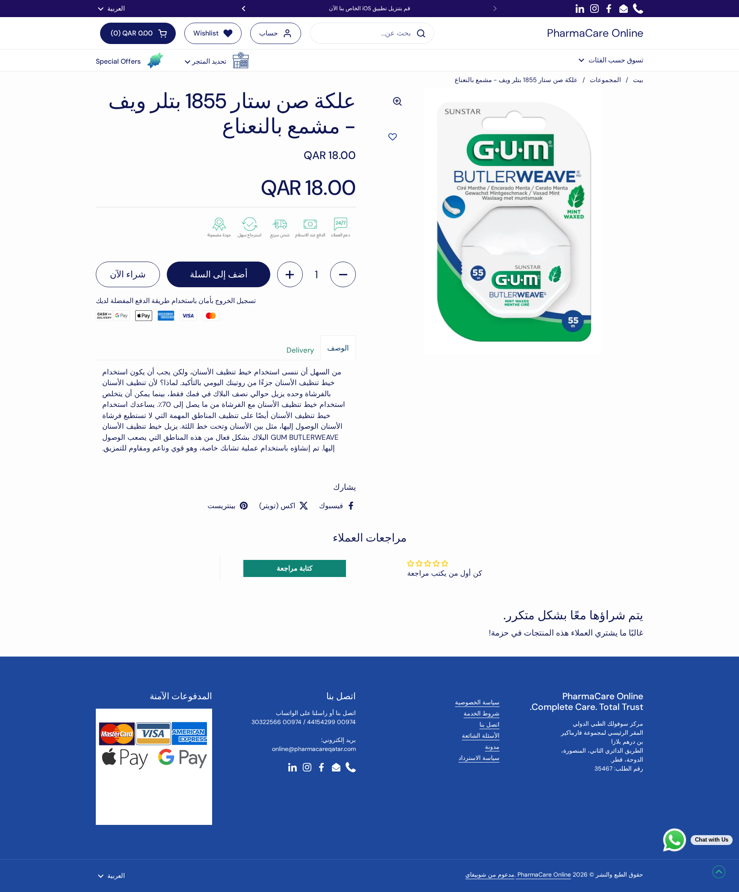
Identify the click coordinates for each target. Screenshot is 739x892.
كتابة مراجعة (295, 568)
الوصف (338, 348)
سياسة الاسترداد (479, 758)
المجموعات (605, 80)
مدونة (492, 747)
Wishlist (206, 33)
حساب (268, 33)
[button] (217, 60)
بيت (638, 80)
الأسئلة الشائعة (481, 735)
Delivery (300, 350)
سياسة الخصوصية (477, 702)
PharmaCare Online (595, 33)
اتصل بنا (489, 724)
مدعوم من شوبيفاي (489, 874)
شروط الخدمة (482, 713)
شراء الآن (128, 274)
